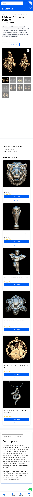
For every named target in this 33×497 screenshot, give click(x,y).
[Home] (4, 494)
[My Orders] (12, 494)
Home (4, 14)
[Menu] (29, 494)
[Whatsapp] (30, 489)
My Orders (12, 495)
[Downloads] (21, 494)
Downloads (20, 495)
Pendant (9, 14)
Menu (29, 495)
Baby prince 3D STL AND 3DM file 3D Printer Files (16, 278)
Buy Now (14, 44)
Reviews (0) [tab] (18, 436)
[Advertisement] (16, 119)
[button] (30, 8)
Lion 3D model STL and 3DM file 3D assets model (16, 190)
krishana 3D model (12, 151)
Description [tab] (7, 436)
